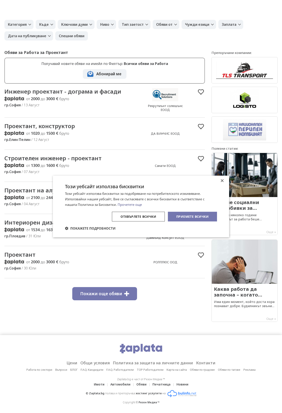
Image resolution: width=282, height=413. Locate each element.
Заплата (229, 24)
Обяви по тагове (229, 370)
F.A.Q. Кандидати (92, 370)
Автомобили (120, 384)
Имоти (99, 384)
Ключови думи (74, 24)
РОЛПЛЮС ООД (165, 262)
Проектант (19, 254)
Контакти (205, 362)
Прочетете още (130, 204)
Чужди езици (197, 24)
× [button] (222, 181)
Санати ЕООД (165, 166)
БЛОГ (74, 370)
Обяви (141, 384)
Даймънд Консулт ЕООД (165, 238)
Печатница (161, 384)
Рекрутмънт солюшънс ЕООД (165, 108)
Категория (17, 24)
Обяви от (164, 24)
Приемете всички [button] (192, 216)
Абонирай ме (108, 73)
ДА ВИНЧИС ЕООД (165, 133)
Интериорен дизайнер (37, 222)
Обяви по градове (202, 370)
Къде (44, 24)
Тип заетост (133, 24)
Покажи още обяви (101, 294)
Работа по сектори (39, 370)
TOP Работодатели (150, 370)
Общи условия (95, 362)
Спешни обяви (71, 35)
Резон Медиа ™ (149, 402)
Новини (182, 384)
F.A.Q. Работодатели (120, 370)
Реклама (249, 370)
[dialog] (141, 206)
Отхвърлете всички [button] (138, 216)
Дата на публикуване (27, 35)
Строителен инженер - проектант (53, 158)
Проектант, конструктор (39, 126)
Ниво (104, 24)
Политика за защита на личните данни (153, 362)
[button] (90, 228)
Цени (72, 362)
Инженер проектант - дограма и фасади (62, 91)
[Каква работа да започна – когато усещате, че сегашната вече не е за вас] (244, 281)
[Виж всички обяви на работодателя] (165, 101)
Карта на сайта (177, 370)
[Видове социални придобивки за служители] (244, 194)
